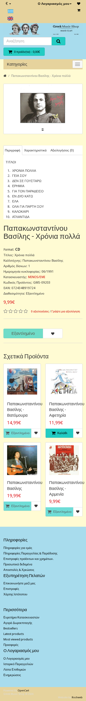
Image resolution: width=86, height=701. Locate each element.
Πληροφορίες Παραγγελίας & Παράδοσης (30, 553)
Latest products (13, 634)
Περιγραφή (12, 150)
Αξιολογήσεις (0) (62, 150)
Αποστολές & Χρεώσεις (18, 570)
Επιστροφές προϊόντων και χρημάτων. (28, 559)
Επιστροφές (11, 589)
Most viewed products (18, 639)
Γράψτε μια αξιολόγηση (65, 311)
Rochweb (77, 697)
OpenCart (23, 690)
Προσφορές (10, 645)
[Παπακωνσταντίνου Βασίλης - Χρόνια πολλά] (43, 109)
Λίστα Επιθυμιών (14, 669)
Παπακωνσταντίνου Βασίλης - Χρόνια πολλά (41, 76)
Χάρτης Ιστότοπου (15, 594)
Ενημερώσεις (12, 675)
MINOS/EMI (36, 277)
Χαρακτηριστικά (35, 150)
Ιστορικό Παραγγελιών (18, 664)
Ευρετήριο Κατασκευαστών (21, 617)
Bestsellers (10, 628)
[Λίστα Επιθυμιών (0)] (78, 3)
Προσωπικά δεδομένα (17, 564)
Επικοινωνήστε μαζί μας (19, 583)
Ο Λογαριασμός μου (53, 3)
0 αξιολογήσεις (40, 311)
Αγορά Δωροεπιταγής (17, 623)
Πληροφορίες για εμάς (17, 548)
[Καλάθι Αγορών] (78, 10)
